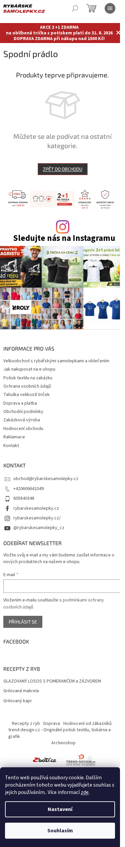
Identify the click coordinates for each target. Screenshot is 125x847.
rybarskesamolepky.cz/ (37, 518)
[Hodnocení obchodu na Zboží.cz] (44, 759)
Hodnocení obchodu (23, 428)
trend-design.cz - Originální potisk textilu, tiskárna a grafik (59, 733)
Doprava (51, 723)
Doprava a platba (20, 403)
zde (85, 792)
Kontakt (11, 445)
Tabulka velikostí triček (26, 394)
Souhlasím (60, 830)
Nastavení (60, 809)
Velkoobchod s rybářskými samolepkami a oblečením (56, 361)
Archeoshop (63, 743)
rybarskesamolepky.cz (36, 508)
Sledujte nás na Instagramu (64, 238)
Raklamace (14, 437)
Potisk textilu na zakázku (27, 378)
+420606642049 (28, 488)
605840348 (23, 498)
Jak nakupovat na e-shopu (29, 369)
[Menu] (110, 8)
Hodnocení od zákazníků (87, 723)
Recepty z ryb (26, 723)
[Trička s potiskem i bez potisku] (80, 759)
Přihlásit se (23, 621)
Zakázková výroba (21, 420)
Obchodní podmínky (23, 411)
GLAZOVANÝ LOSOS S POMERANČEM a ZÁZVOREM (52, 681)
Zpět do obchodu (62, 169)
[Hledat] (75, 8)
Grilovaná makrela (21, 691)
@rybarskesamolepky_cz (38, 527)
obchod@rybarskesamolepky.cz (45, 478)
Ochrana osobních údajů (27, 386)
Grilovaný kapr (17, 701)
